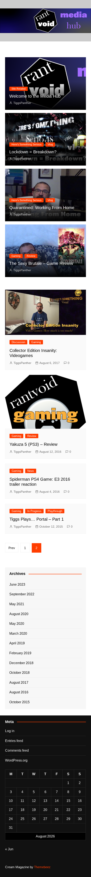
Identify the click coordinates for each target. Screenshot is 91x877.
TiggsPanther (22, 103)
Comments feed (17, 750)
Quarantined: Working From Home (41, 207)
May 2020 (16, 623)
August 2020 (18, 614)
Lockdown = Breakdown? (33, 152)
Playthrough (55, 511)
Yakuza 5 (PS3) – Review (33, 444)
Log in (9, 731)
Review (31, 256)
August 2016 (18, 692)
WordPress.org (16, 760)
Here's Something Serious (26, 144)
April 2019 (17, 643)
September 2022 (21, 594)
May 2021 (16, 604)
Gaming (16, 256)
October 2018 (19, 672)
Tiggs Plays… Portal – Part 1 (37, 519)
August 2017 (18, 682)
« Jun (9, 849)
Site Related (18, 88)
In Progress (34, 511)
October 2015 (19, 702)
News (30, 470)
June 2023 (17, 584)
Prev (11, 548)
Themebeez (42, 867)
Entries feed (14, 741)
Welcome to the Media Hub (35, 96)
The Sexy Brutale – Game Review (41, 263)
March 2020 (18, 633)
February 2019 (20, 653)
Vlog (50, 144)
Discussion (18, 342)
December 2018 (21, 663)
